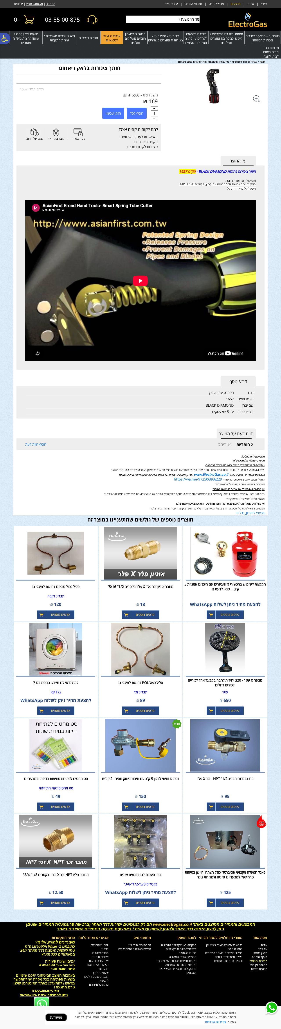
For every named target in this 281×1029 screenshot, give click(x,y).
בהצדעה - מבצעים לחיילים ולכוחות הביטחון (263, 38)
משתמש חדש (34, 4)
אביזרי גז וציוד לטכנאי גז (111, 38)
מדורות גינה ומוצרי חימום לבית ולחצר (271, 52)
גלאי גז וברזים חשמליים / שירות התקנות (59, 38)
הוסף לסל (136, 113)
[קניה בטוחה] (78, 132)
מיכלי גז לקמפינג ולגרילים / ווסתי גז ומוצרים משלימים (196, 38)
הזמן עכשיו (113, 113)
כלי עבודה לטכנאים (219, 61)
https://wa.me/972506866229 (198, 479)
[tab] (238, 161)
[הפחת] (154, 118)
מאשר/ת (56, 1017)
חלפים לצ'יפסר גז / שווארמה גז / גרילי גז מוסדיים (26, 38)
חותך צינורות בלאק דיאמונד (89, 67)
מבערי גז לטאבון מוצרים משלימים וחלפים (135, 38)
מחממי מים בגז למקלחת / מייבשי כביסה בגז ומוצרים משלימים (226, 38)
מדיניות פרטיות (215, 1022)
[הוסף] (154, 108)
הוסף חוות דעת (35, 444)
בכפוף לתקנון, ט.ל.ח (250, 513)
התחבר (50, 4)
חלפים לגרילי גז (88, 38)
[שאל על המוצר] (34, 132)
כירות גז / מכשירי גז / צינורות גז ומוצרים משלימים (165, 38)
